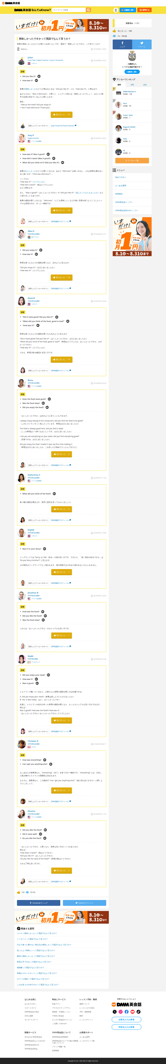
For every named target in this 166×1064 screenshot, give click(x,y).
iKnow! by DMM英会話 (33, 1037)
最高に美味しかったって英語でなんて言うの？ (36, 956)
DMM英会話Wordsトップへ (126, 210)
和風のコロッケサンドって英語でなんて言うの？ (37, 973)
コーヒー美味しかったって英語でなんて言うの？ (37, 933)
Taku (125, 139)
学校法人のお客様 (126, 1027)
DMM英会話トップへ (124, 202)
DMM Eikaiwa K (129, 91)
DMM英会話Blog (31, 1049)
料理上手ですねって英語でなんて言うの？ (34, 962)
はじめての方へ (30, 1004)
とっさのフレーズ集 (87, 1041)
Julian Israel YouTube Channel (62, 125)
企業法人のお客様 (126, 1019)
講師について (84, 1004)
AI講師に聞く (129, 10)
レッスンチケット (86, 1019)
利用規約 (119, 194)
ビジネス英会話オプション (62, 1019)
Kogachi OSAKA (129, 127)
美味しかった (30, 89)
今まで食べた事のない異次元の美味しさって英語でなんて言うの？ (44, 944)
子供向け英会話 (58, 1016)
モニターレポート (31, 1019)
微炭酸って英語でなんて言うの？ (30, 967)
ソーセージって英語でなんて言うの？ (32, 939)
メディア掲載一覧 (59, 1046)
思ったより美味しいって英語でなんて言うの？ (36, 950)
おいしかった (30, 171)
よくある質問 (120, 185)
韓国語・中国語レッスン (61, 1012)
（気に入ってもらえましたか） (87, 192)
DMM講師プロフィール (60, 221)
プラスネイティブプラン (61, 1008)
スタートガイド (30, 1008)
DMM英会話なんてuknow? (35, 1041)
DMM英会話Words (32, 1045)
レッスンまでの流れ (87, 1008)
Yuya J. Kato (128, 115)
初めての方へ (120, 177)
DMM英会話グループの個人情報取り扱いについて (65, 1042)
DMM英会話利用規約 (60, 1037)
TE (124, 150)
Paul (125, 103)
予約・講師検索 (85, 1012)
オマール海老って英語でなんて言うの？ (33, 979)
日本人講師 (29, 1016)
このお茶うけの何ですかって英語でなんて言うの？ (38, 984)
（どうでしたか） (39, 181)
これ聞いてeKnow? (59, 1023)
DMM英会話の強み (32, 1012)
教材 (81, 1016)
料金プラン (56, 1004)
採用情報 (55, 1050)
